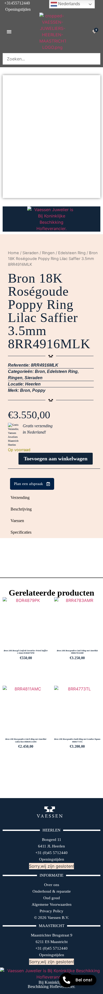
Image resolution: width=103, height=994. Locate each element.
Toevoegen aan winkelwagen (55, 458)
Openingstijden (15, 9)
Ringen (48, 253)
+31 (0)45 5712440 (51, 853)
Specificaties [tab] (21, 532)
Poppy (38, 390)
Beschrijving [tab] (21, 509)
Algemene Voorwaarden (52, 904)
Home (13, 253)
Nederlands (68, 4)
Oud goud (51, 898)
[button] (9, 31)
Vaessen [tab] (17, 520)
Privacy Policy (51, 911)
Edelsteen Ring (72, 253)
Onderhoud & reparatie (51, 891)
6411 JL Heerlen (51, 846)
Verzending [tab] (20, 497)
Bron (40, 371)
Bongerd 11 (51, 839)
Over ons (51, 885)
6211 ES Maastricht (52, 942)
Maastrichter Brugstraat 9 (51, 935)
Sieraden (30, 253)
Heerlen (33, 384)
